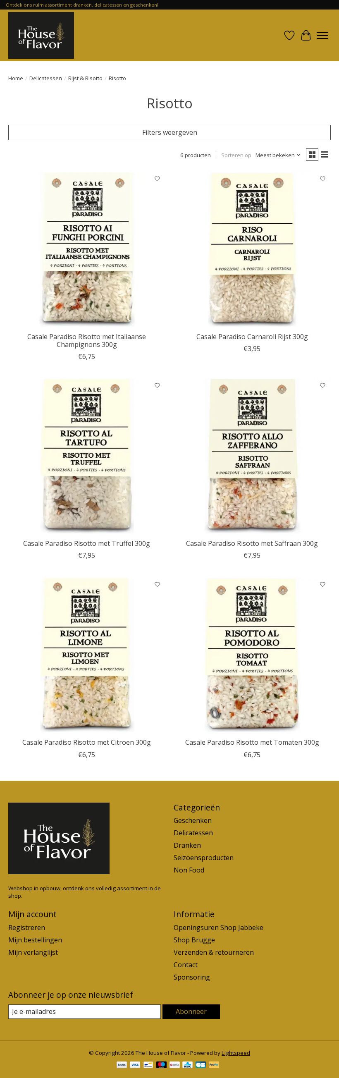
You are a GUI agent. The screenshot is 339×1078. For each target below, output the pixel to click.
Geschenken (193, 820)
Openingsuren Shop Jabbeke (218, 927)
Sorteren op (236, 155)
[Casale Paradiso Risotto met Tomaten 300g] (252, 655)
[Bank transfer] (122, 1065)
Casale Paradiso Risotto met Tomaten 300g (252, 742)
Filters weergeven (169, 132)
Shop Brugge (194, 939)
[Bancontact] (148, 1065)
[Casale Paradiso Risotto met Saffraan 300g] (252, 456)
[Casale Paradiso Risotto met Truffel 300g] (86, 456)
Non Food (189, 870)
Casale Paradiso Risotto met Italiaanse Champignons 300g (86, 340)
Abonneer (191, 1011)
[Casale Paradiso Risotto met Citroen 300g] (86, 655)
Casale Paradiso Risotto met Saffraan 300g (252, 543)
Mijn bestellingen (35, 939)
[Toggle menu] (322, 35)
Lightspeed (236, 1052)
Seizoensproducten (204, 857)
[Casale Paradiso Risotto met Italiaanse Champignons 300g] (86, 249)
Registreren (26, 927)
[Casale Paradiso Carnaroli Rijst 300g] (252, 249)
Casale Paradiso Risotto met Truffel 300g (86, 543)
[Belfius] (175, 1065)
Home (15, 78)
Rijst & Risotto (85, 78)
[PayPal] (214, 1065)
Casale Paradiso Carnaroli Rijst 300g (252, 336)
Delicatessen (45, 78)
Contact (186, 964)
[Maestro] (161, 1065)
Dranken (187, 845)
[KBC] (187, 1065)
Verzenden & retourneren (214, 952)
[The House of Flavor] (41, 35)
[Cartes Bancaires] (201, 1065)
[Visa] (135, 1065)
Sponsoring (192, 977)
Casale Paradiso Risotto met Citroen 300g (86, 742)
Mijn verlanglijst (33, 952)
